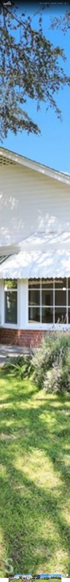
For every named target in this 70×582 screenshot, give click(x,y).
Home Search (53, 3)
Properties (46, 3)
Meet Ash (41, 3)
